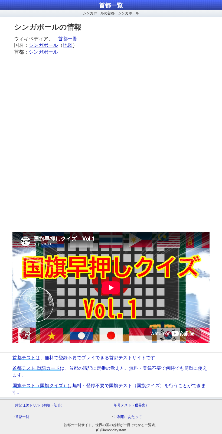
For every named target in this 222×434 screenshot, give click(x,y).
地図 (68, 45)
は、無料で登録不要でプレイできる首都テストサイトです (83, 357)
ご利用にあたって (128, 417)
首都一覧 (111, 5)
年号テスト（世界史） (131, 405)
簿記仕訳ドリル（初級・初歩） (39, 405)
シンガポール (43, 45)
